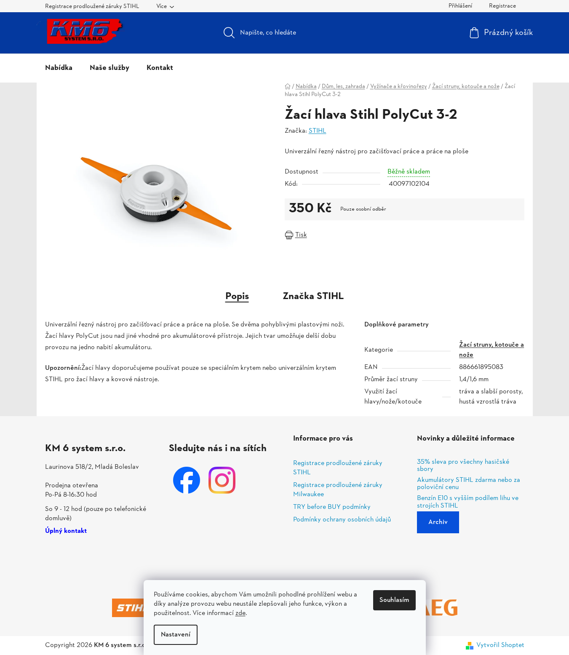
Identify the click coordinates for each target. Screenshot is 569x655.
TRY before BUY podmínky (332, 507)
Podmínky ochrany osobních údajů (342, 519)
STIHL (317, 131)
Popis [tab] (237, 296)
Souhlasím (394, 600)
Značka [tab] (313, 296)
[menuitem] (59, 68)
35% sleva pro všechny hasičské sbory (463, 466)
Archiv (438, 522)
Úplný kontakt (66, 531)
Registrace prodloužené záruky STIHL (92, 7)
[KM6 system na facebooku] (186, 480)
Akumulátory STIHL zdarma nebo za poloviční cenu (468, 484)
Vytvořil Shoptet (500, 645)
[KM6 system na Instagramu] (222, 480)
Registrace (502, 6)
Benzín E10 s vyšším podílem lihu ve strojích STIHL (467, 502)
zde (240, 613)
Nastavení (175, 634)
